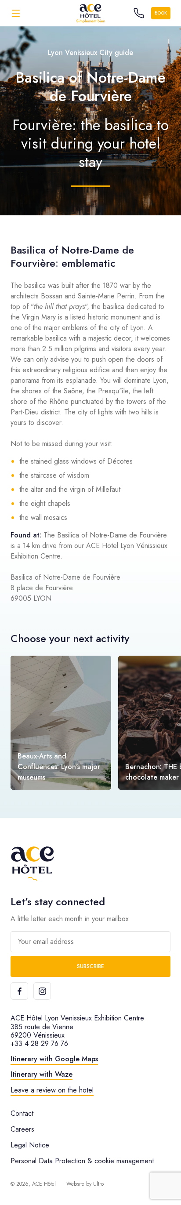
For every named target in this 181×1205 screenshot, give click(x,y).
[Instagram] (42, 991)
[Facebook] (19, 991)
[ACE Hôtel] (90, 13)
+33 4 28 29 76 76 (39, 1043)
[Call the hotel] (139, 13)
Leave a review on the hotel (52, 1090)
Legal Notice (30, 1145)
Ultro (98, 1184)
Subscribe (90, 966)
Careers (22, 1129)
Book (161, 13)
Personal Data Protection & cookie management (82, 1161)
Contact (22, 1113)
